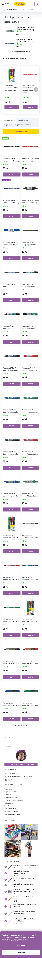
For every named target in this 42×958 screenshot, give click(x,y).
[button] (6, 89)
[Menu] (3, 4)
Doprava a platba (10, 792)
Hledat (10, 10)
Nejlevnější (8, 125)
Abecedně (30, 125)
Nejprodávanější (22, 120)
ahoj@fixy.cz (12, 769)
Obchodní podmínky (11, 811)
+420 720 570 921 (13, 773)
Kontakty (7, 806)
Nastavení (20, 945)
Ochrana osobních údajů (12, 814)
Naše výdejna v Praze (11, 797)
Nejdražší (19, 125)
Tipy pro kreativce (10, 808)
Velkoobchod (8, 803)
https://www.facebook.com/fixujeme (20, 776)
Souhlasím (20, 952)
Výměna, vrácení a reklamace (13, 800)
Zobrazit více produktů (20, 51)
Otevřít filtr (21, 132)
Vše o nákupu (8, 789)
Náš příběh (8, 794)
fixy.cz (10, 780)
